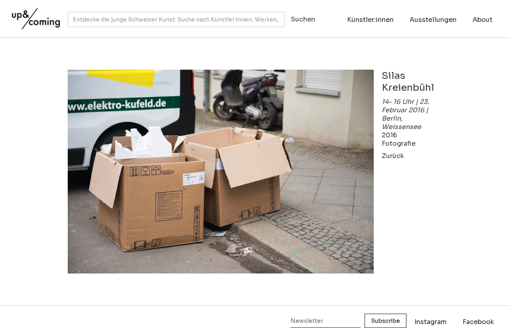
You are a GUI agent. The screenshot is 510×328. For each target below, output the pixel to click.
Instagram (430, 322)
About (482, 20)
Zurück (393, 156)
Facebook (478, 322)
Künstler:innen (370, 20)
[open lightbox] (221, 172)
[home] (34, 14)
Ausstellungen (433, 20)
